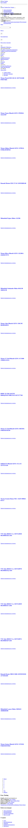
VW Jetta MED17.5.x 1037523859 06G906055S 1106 (11, 604)
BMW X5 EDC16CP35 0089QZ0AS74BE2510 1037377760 (12, 394)
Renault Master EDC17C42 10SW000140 (13, 183)
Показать (3, 47)
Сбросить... (9, 47)
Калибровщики (7, 11)
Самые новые (7, 72)
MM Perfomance (5, 59)
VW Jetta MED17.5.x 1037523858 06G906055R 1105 (11, 534)
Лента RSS (3, 70)
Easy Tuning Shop (15, 800)
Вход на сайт (7, 814)
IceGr (2, 55)
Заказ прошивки (8, 10)
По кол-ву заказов (8, 73)
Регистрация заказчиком (13, 22)
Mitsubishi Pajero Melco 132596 (10, 218)
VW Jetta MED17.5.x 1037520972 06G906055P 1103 (11, 639)
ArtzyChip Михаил (5, 67)
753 (4, 791)
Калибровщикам (8, 822)
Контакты (6, 826)
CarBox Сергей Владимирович (8, 51)
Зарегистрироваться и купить (8, 87)
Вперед (5, 792)
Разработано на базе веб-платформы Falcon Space (13, 804)
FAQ (5, 15)
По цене (6, 75)
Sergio (2, 63)
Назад (5, 779)
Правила (6, 823)
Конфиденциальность (9, 824)
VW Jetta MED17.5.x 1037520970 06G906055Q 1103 (11, 569)
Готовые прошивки (8, 813)
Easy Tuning (11, 7)
